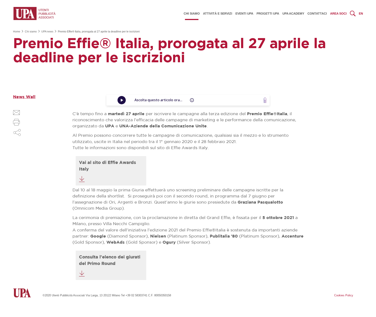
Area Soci (338, 13)
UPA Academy (293, 13)
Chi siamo (192, 13)
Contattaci (317, 13)
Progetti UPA (268, 13)
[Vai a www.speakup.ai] (265, 100)
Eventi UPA (244, 13)
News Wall (24, 97)
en (361, 13)
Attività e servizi (217, 13)
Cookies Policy (343, 295)
